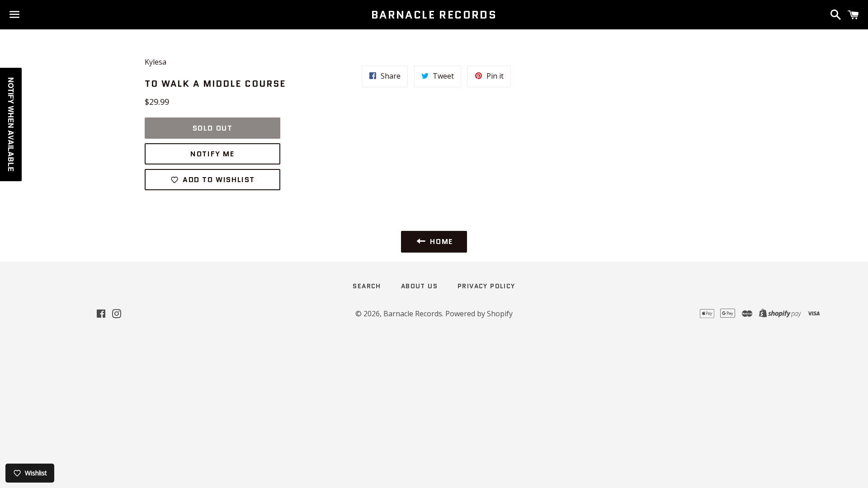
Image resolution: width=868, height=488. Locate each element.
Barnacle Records (434, 15)
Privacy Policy (486, 286)
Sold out (213, 128)
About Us (419, 286)
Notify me (212, 154)
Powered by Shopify (479, 314)
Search (367, 286)
